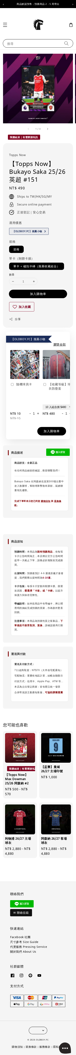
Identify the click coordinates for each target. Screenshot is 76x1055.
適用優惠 (15, 223)
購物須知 (45, 501)
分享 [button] (18, 319)
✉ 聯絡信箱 (21, 912)
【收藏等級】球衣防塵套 (60, 386)
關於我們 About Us (23, 951)
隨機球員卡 (24, 384)
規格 (12, 241)
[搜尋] (66, 43)
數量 (12, 274)
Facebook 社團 (20, 937)
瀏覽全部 (59, 344)
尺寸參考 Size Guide (24, 942)
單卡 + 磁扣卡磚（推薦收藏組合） (36, 266)
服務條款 (44, 1047)
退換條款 (31, 1047)
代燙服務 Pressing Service (28, 947)
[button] (5, 24)
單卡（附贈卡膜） (21, 258)
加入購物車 (38, 294)
